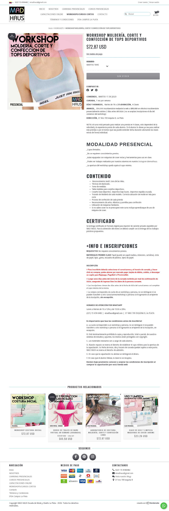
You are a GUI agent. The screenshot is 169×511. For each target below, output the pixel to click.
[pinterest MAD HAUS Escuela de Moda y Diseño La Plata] (84, 457)
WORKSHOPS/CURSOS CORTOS (80, 14)
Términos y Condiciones (62, 19)
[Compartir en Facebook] (87, 90)
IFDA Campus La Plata (87, 19)
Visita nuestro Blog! (123, 476)
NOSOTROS (53, 9)
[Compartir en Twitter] (92, 90)
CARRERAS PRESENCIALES (73, 9)
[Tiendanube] (148, 504)
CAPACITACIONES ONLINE (52, 14)
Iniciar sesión (154, 2)
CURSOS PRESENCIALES (98, 9)
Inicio (42, 9)
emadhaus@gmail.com (38, 2)
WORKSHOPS (59, 28)
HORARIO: (90, 61)
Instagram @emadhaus (148, 161)
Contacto (102, 14)
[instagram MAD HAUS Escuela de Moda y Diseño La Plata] (92, 457)
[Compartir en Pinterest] (96, 90)
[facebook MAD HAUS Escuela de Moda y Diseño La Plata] (75, 457)
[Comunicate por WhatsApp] (163, 505)
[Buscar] (125, 14)
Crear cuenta (142, 2)
